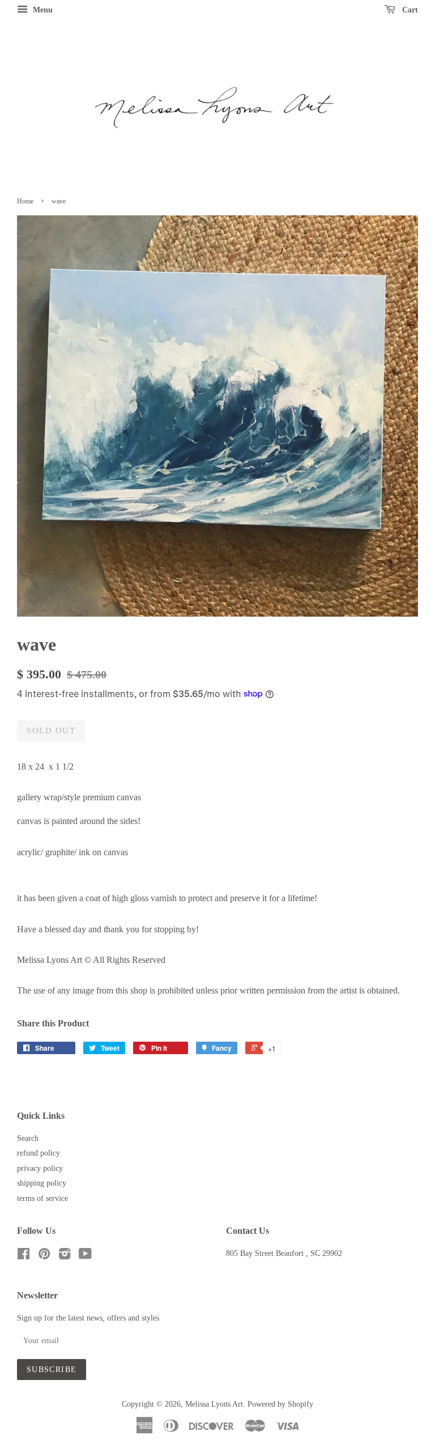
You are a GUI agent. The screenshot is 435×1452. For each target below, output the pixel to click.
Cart (409, 10)
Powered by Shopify (280, 1404)
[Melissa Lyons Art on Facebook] (23, 1256)
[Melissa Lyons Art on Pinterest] (44, 1256)
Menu (42, 10)
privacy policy (40, 1168)
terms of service (42, 1198)
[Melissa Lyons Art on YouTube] (85, 1256)
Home (25, 201)
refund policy (38, 1153)
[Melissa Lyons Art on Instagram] (64, 1256)
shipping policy (41, 1183)
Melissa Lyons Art (214, 1404)
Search (28, 1138)
